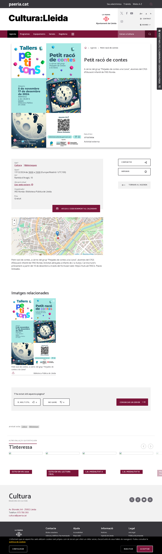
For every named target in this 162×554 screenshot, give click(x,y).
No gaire (56, 402)
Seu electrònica (114, 4)
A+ (141, 13)
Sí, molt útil (27, 402)
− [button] (14, 223)
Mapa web (77, 536)
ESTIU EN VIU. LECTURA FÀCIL (59, 473)
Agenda (93, 48)
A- (151, 14)
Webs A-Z (137, 4)
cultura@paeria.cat (18, 515)
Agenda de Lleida (107, 536)
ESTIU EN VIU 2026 (20, 471)
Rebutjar (128, 548)
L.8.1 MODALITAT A (94, 471)
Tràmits (127, 4)
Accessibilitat (78, 532)
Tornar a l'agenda (138, 184)
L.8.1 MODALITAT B (131, 471)
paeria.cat (19, 4)
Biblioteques (30, 165)
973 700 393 (22, 512)
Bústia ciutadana (52, 532)
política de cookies (17, 542)
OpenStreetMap (88, 254)
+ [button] (14, 220)
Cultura (18, 165)
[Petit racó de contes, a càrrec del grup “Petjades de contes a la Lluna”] (33, 331)
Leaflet (77, 254)
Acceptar (145, 548)
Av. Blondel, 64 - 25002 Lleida (22, 509)
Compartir (126, 162)
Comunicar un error (130, 402)
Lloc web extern (22, 184)
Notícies (104, 532)
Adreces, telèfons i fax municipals (58, 536)
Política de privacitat (136, 536)
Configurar (18, 548)
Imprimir (125, 171)
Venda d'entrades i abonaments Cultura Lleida (159, 58)
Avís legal (132, 532)
